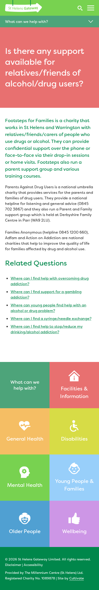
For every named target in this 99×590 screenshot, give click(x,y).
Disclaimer (13, 564)
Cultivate (76, 578)
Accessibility (33, 564)
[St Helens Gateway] (23, 6)
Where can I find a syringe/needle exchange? (51, 318)
